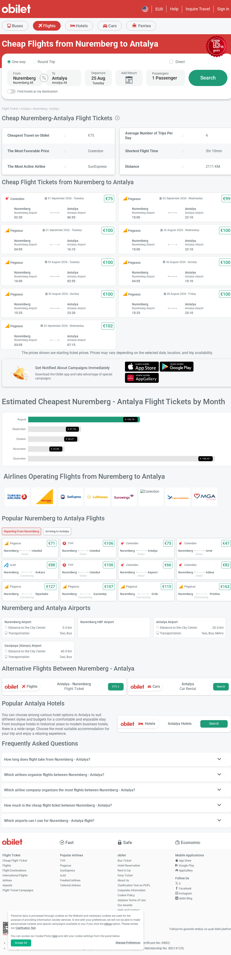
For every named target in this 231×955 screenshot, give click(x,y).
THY (63, 860)
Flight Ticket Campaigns (17, 890)
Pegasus (65, 865)
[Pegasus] (43, 497)
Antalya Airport (167, 622)
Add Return (129, 73)
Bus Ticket (124, 860)
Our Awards (125, 905)
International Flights (15, 875)
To (53, 73)
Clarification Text (26, 928)
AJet (63, 875)
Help (174, 9)
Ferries (144, 25)
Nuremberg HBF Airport (97, 622)
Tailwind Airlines (70, 885)
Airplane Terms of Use (132, 900)
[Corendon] (151, 492)
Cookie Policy (126, 895)
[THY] (17, 497)
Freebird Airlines (70, 880)
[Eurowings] (124, 497)
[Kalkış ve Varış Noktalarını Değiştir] (44, 78)
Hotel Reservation (129, 865)
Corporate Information (132, 890)
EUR (159, 9)
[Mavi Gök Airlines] (204, 497)
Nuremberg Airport (18, 622)
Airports (7, 885)
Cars (112, 25)
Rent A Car (124, 870)
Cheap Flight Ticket (14, 860)
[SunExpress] (70, 497)
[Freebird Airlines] (177, 497)
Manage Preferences (128, 942)
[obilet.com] (27, 12)
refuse (108, 924)
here (55, 936)
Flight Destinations (14, 870)
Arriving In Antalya (57, 531)
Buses (17, 25)
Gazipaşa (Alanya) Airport (23, 645)
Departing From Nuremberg (21, 531)
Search (208, 78)
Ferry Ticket (125, 875)
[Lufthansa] (97, 497)
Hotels (81, 25)
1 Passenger (164, 78)
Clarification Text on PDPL (134, 885)
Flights (48, 25)
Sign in (223, 9)
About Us (123, 880)
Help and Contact (128, 910)
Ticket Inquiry (126, 915)
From (17, 73)
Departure (98, 73)
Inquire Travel (198, 9)
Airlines (7, 880)
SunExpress (67, 870)
